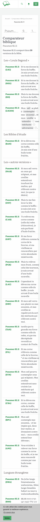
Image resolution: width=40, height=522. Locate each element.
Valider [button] (7, 518)
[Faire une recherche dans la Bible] (21, 4)
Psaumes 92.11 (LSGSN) (12, 109)
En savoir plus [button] (9, 512)
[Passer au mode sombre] (28, 4)
